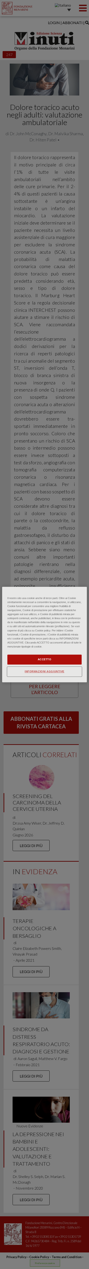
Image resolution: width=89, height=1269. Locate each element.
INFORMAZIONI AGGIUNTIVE (44, 671)
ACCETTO (45, 659)
